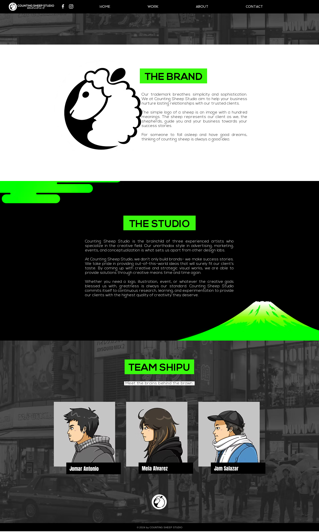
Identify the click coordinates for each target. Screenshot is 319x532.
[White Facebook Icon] (63, 6)
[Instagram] (71, 6)
